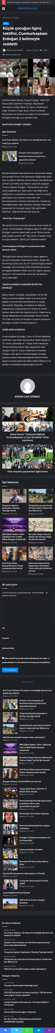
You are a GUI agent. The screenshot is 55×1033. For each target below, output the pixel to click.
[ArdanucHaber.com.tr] (27, 8)
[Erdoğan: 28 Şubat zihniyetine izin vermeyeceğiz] (10, 841)
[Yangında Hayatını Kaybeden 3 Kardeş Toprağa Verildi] (14, 496)
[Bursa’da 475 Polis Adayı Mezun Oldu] (10, 865)
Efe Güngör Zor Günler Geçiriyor (34, 813)
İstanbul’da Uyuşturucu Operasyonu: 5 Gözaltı (24, 873)
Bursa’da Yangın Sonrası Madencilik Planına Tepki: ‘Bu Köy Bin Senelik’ (40, 536)
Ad (4, 628)
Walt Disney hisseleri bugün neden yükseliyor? (24, 737)
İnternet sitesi (8, 648)
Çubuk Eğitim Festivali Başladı (16, 893)
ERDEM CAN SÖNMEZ (14, 50)
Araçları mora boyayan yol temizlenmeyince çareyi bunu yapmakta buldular (32, 156)
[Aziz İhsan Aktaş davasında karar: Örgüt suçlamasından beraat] (14, 553)
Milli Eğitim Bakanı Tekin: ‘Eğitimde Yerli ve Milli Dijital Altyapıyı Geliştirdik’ (14, 536)
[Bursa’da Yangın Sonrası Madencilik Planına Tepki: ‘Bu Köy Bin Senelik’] (41, 525)
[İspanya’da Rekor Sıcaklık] (10, 853)
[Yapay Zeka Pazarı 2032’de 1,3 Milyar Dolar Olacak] (10, 792)
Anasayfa (8, 18)
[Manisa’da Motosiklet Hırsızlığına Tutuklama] (10, 829)
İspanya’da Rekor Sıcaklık (30, 849)
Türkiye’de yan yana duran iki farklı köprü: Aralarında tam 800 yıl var (40, 508)
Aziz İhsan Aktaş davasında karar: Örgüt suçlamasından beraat (12, 565)
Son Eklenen (28, 681)
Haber (16, 18)
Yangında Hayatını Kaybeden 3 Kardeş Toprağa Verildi (11, 508)
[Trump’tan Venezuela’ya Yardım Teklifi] (10, 884)
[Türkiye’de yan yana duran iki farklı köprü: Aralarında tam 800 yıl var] (41, 496)
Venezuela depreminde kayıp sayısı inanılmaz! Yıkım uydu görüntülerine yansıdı (35, 803)
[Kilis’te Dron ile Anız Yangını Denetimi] (10, 904)
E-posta (6, 638)
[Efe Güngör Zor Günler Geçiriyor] (10, 817)
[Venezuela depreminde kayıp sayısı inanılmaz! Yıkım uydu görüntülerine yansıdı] (41, 553)
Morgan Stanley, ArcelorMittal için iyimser (22, 781)
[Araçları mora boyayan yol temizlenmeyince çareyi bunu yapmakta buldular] (9, 156)
